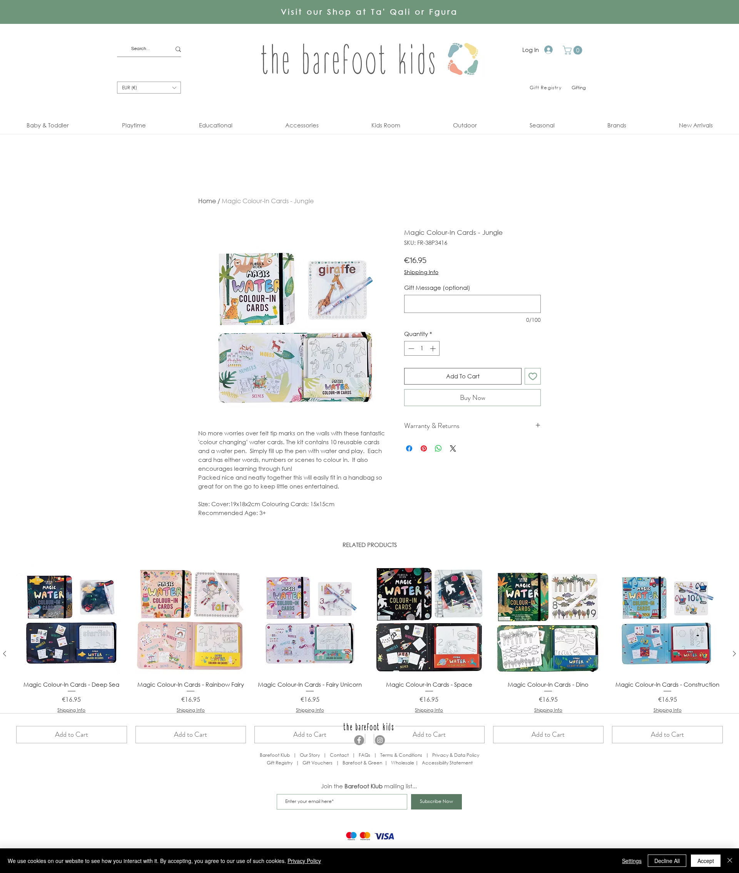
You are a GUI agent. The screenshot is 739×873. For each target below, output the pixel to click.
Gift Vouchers (318, 762)
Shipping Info (421, 272)
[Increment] (433, 348)
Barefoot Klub (275, 755)
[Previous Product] (4, 653)
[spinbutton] (422, 348)
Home (207, 201)
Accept (705, 861)
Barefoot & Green (362, 762)
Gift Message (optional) (437, 287)
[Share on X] (453, 448)
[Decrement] (410, 348)
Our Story (310, 755)
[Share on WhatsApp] (438, 448)
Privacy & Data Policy (455, 755)
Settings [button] (632, 861)
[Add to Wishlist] (533, 376)
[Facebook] (359, 740)
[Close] (729, 861)
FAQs (364, 755)
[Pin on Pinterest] (423, 448)
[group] (369, 653)
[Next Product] (734, 653)
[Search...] (178, 49)
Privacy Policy (304, 861)
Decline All (667, 861)
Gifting (579, 87)
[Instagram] (380, 740)
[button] (573, 50)
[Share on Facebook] (409, 448)
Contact (339, 755)
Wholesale (403, 762)
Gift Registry (280, 762)
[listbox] (149, 88)
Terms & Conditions (401, 755)
